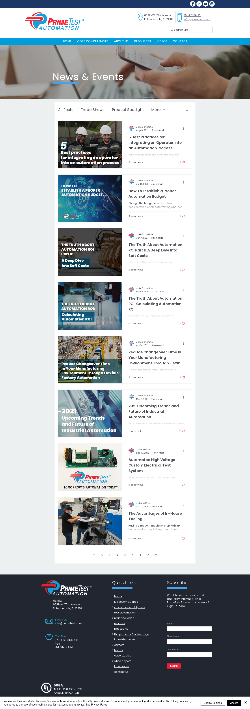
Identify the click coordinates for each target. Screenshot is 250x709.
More (156, 109)
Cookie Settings (213, 703)
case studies (122, 655)
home (118, 596)
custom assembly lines (129, 607)
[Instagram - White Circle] (212, 4)
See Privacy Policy (96, 704)
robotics (119, 623)
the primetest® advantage (131, 634)
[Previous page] (102, 554)
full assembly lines (126, 602)
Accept (234, 703)
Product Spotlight (128, 109)
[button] (142, 41)
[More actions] (184, 128)
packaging (121, 628)
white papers (122, 661)
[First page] (94, 554)
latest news (121, 666)
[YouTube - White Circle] (205, 4)
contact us (121, 672)
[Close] (245, 702)
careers (119, 645)
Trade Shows (93, 109)
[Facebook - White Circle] (192, 4)
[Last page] (155, 554)
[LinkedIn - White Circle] (199, 4)
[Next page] (148, 554)
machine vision (124, 618)
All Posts (65, 109)
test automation (125, 612)
